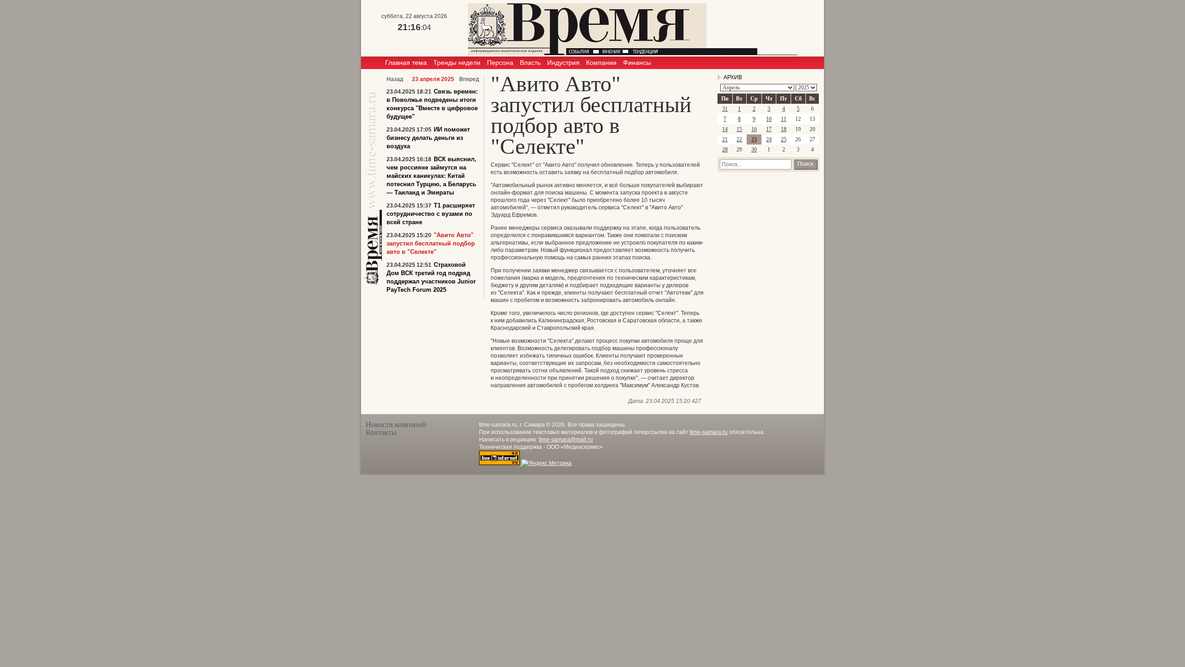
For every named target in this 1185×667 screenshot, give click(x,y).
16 (754, 129)
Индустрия (563, 62)
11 (783, 119)
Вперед (469, 79)
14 (725, 129)
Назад (395, 79)
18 (783, 129)
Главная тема (406, 62)
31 (725, 109)
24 (769, 139)
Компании (601, 62)
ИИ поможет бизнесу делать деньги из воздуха (428, 138)
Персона (500, 62)
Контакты (381, 432)
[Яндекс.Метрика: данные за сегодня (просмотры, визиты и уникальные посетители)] (546, 463)
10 (769, 119)
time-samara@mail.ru (566, 439)
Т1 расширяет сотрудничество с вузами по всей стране (431, 214)
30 (754, 149)
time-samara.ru (709, 432)
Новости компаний (396, 424)
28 (725, 149)
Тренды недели (456, 62)
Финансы (637, 62)
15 (739, 129)
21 (725, 139)
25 (783, 139)
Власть (530, 62)
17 (769, 129)
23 (754, 139)
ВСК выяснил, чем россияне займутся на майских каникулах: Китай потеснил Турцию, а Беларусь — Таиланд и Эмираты (431, 176)
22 (739, 139)
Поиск (805, 164)
